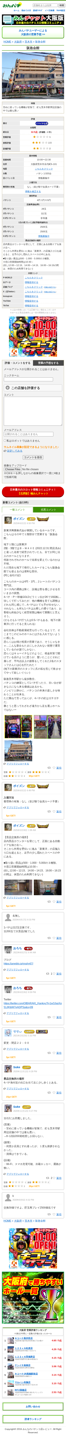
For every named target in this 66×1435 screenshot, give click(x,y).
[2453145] (54, 901)
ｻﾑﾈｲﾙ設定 (61, 10)
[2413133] (54, 938)
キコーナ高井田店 (24, 1338)
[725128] (54, 1017)
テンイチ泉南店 (22, 1365)
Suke (16, 1067)
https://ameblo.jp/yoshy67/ (18, 963)
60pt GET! (34, 776)
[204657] (54, 1214)
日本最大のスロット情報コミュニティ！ (33, 491)
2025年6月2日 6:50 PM (24, 523)
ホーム (16, 10)
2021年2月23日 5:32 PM (24, 1035)
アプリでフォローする (18, 763)
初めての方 (26, 10)
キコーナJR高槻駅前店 (26, 1373)
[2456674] (54, 767)
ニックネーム (11, 375)
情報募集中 (44, 236)
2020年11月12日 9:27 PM (25, 1111)
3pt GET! (11, 1057)
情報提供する (31, 282)
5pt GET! (11, 815)
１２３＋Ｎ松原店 (24, 1348)
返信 (59, 767)
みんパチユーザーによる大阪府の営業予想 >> (33, 32)
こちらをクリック (44, 168)
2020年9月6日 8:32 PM (23, 1200)
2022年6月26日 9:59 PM (24, 992)
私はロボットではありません (23, 440)
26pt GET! (34, 1186)
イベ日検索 (49, 10)
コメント (9, 394)
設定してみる (14, 450)
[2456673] (54, 811)
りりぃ (17, 1031)
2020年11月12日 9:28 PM (25, 1071)
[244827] (54, 1092)
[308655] (54, 1053)
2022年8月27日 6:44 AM (24, 952)
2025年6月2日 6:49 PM (24, 790)
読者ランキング (33, 1419)
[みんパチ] (11, 5)
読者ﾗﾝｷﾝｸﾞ (38, 10)
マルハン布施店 (22, 1382)
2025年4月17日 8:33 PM (23, 920)
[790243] (54, 973)
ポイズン (19, 518)
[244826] (54, 1178)
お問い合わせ (33, 1406)
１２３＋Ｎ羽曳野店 (25, 1356)
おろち (17, 948)
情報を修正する (33, 191)
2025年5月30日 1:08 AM (24, 830)
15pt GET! (11, 1096)
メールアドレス (13, 430)
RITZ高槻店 (21, 1390)
